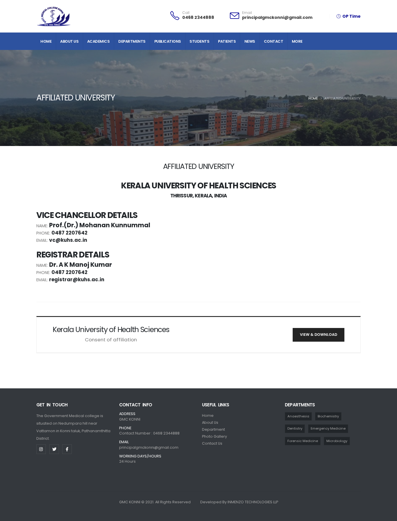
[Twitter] (54, 449)
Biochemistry (328, 416)
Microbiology (336, 441)
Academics (98, 41)
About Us (69, 41)
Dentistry (294, 428)
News (249, 41)
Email (247, 13)
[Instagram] (41, 449)
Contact (273, 41)
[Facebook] (67, 449)
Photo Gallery (214, 436)
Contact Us (212, 443)
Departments (132, 41)
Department (213, 429)
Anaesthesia (298, 416)
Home (45, 41)
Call (185, 13)
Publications (167, 41)
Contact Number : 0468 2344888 (149, 433)
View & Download (318, 334)
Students (199, 41)
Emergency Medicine (328, 428)
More (297, 41)
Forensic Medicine (302, 441)
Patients (227, 41)
